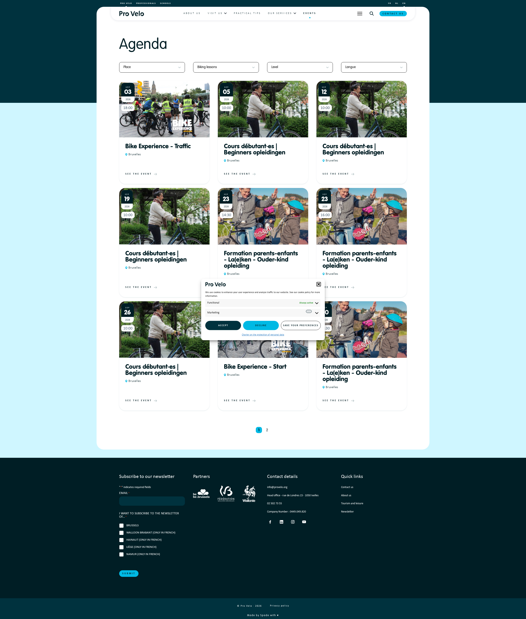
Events (309, 13)
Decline (261, 325)
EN (404, 3)
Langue (350, 67)
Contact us (393, 14)
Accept (223, 325)
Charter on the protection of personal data (263, 335)
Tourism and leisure (352, 503)
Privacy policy (279, 606)
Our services (280, 13)
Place (127, 67)
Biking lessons (207, 67)
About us (192, 13)
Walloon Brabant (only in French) (150, 532)
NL (396, 3)
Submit (128, 573)
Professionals (146, 3)
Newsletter (347, 511)
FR (389, 3)
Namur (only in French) (143, 554)
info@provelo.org (277, 487)
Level (274, 67)
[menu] (360, 13)
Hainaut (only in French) (144, 539)
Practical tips (247, 13)
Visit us (215, 13)
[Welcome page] (131, 13)
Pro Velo (126, 3)
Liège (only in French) (141, 547)
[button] (319, 284)
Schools (165, 3)
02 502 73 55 (274, 503)
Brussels (132, 525)
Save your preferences (300, 325)
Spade (264, 615)
